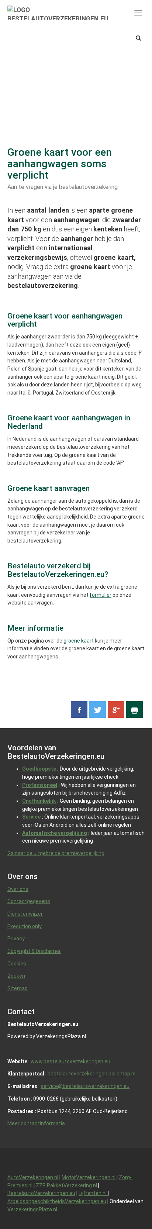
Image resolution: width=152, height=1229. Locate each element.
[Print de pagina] (134, 709)
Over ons (17, 889)
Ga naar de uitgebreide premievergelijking (55, 853)
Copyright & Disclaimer (34, 951)
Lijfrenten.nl (93, 1193)
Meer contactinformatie (36, 1123)
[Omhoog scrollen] (129, 1206)
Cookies (16, 964)
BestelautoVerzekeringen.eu (41, 1193)
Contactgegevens (28, 901)
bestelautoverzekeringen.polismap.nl (91, 1074)
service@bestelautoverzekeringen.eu (85, 1086)
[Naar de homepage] (57, 13)
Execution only (24, 926)
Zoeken (16, 976)
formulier (100, 595)
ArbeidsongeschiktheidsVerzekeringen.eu (56, 1201)
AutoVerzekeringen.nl (32, 1177)
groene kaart (78, 641)
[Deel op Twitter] (97, 709)
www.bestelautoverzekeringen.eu (70, 1061)
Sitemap (17, 988)
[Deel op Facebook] (79, 709)
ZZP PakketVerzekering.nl (66, 1185)
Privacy (16, 938)
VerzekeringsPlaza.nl (32, 1209)
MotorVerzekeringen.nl (88, 1177)
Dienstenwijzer (25, 914)
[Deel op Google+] (116, 709)
